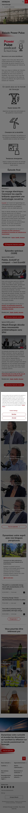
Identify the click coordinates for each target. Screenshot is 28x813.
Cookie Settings (13, 410)
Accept (14, 418)
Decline (14, 414)
